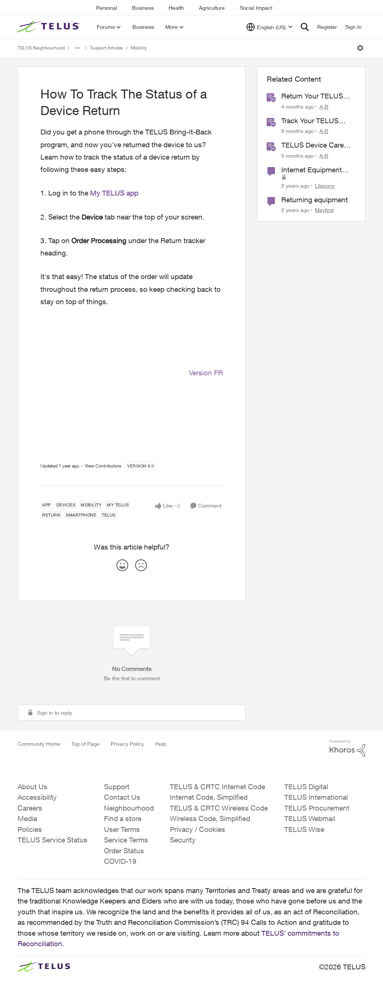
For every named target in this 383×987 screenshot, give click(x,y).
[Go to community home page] (50, 27)
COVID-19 (120, 861)
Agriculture (212, 7)
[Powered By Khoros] (347, 748)
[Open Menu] (360, 48)
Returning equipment (314, 200)
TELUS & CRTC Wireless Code (219, 808)
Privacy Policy (127, 744)
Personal (106, 7)
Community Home (39, 744)
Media (27, 818)
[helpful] (122, 565)
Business (143, 7)
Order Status (124, 851)
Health (176, 7)
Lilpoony (325, 185)
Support (116, 786)
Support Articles (106, 48)
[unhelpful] (141, 565)
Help (160, 744)
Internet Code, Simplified (209, 797)
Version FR (206, 373)
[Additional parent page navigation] (77, 48)
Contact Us (122, 797)
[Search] (304, 26)
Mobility (139, 48)
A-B (323, 106)
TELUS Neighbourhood (41, 48)
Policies (30, 829)
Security (183, 840)
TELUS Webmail (309, 818)
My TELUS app (114, 193)
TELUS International (316, 797)
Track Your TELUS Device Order (309, 120)
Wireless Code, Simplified (210, 818)
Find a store (122, 818)
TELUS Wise (304, 829)
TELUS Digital (306, 786)
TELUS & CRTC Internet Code (217, 786)
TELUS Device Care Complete (312, 145)
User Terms (122, 829)
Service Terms (126, 840)
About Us (33, 786)
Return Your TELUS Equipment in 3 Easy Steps (314, 96)
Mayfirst (324, 210)
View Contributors (103, 466)
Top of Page (85, 744)
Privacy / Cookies (197, 829)
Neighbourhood (129, 808)
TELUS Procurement (316, 808)
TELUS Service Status (53, 840)
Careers (30, 808)
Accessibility (37, 797)
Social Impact (256, 7)
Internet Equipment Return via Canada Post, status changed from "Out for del (315, 170)
